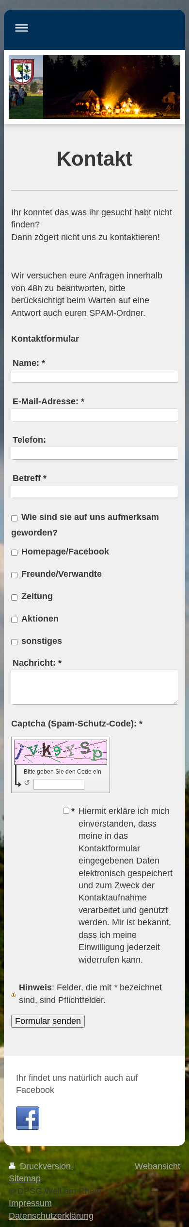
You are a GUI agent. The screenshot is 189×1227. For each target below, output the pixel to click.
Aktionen (40, 618)
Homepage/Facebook (65, 551)
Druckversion (45, 1166)
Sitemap (25, 1178)
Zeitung (37, 596)
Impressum (30, 1203)
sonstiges (41, 641)
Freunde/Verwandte (61, 574)
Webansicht (157, 1166)
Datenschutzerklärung (51, 1216)
